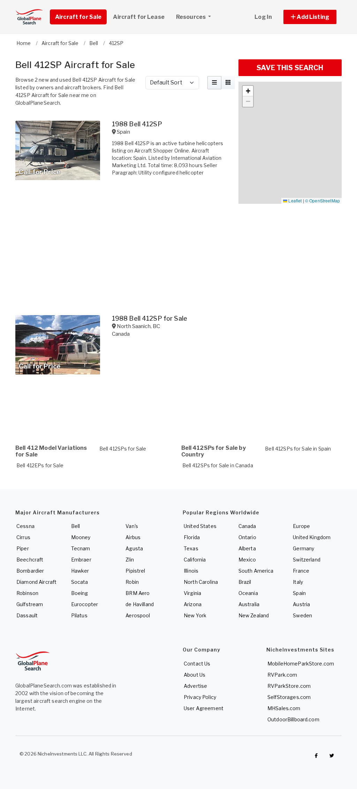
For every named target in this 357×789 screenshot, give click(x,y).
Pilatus (79, 615)
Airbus (133, 537)
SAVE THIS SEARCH (290, 68)
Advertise (195, 686)
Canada (247, 526)
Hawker (80, 571)
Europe (301, 526)
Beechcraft (29, 560)
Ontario (247, 537)
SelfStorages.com (289, 697)
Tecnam (80, 548)
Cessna (25, 526)
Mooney (81, 537)
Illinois (191, 571)
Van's (132, 526)
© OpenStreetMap (322, 200)
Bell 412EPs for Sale (39, 465)
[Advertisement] (122, 407)
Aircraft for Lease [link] (139, 17)
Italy (298, 582)
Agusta (134, 548)
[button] (310, 16)
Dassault (27, 615)
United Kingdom (312, 537)
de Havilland (140, 604)
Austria (301, 604)
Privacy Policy (200, 697)
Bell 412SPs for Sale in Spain (298, 449)
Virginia (192, 593)
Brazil (244, 582)
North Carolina (201, 582)
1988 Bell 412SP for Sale (149, 318)
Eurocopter (84, 604)
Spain (299, 593)
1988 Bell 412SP (137, 124)
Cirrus (23, 537)
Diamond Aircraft (36, 582)
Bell (75, 526)
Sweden (302, 615)
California (195, 560)
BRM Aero (138, 593)
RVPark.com (282, 675)
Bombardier (30, 571)
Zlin (130, 560)
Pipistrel (135, 571)
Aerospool (138, 615)
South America (256, 571)
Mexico (247, 560)
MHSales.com (284, 708)
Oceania (248, 593)
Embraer (81, 560)
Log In (263, 17)
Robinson (27, 593)
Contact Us (197, 664)
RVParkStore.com (289, 686)
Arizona (193, 604)
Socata (79, 582)
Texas (191, 548)
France (301, 571)
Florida (192, 537)
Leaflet (294, 200)
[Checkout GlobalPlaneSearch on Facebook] (316, 755)
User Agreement (203, 708)
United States (200, 526)
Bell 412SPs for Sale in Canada (217, 465)
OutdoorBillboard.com (293, 719)
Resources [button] (191, 17)
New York (195, 615)
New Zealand (253, 615)
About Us (194, 675)
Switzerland (306, 560)
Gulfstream (29, 604)
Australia (248, 604)
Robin (132, 582)
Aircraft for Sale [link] (78, 17)
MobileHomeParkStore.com (300, 664)
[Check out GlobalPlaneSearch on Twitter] (331, 755)
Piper (22, 548)
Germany (303, 548)
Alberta (247, 548)
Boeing (79, 593)
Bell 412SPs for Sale (122, 449)
